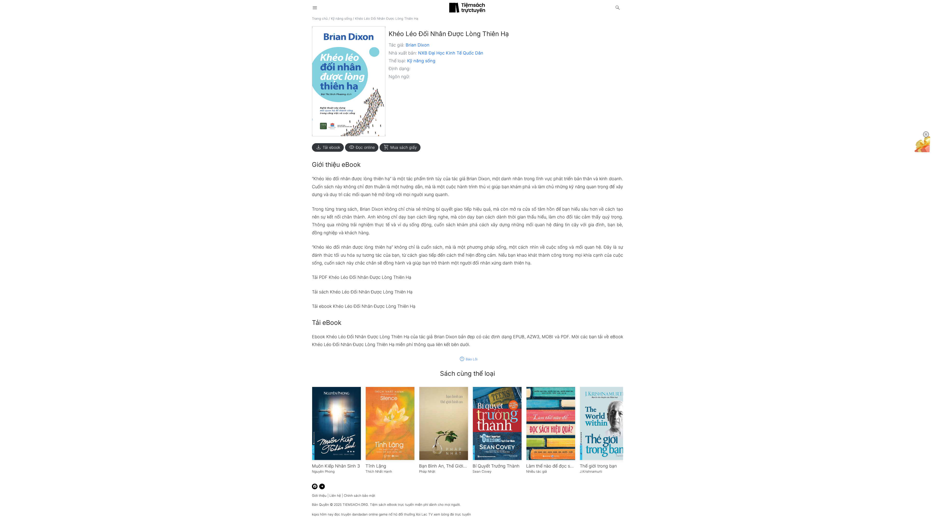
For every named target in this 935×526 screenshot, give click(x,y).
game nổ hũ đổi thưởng (397, 514)
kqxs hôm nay (322, 514)
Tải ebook (328, 147)
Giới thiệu (319, 496)
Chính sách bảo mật (359, 496)
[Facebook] (315, 486)
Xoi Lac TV (424, 514)
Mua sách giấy (400, 147)
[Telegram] (322, 486)
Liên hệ (335, 496)
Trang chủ (320, 18)
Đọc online (362, 147)
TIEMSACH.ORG (355, 505)
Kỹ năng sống (341, 18)
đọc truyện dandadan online (356, 514)
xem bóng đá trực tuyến (452, 514)
